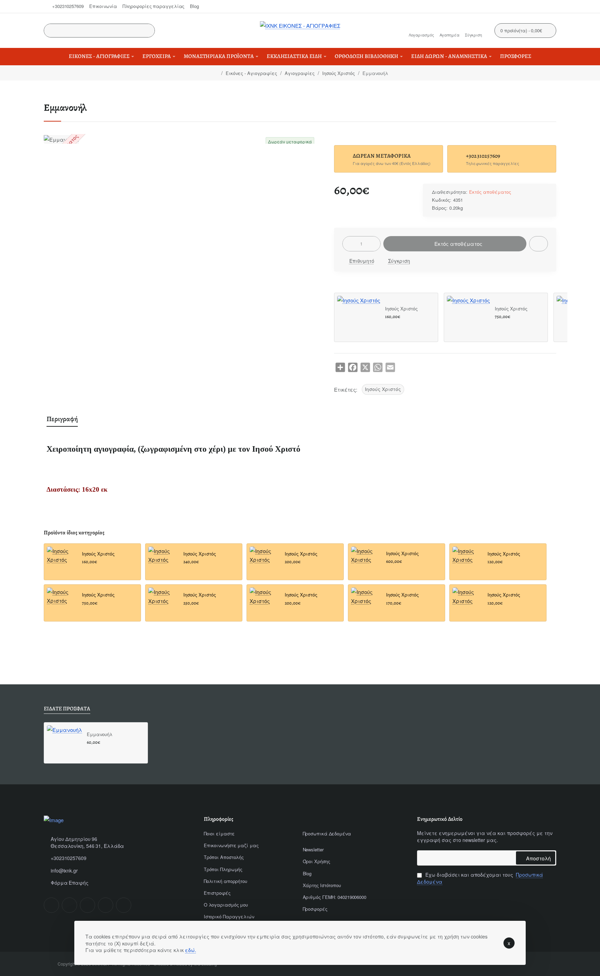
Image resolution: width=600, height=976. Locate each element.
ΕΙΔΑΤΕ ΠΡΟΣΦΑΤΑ (67, 708)
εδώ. (190, 949)
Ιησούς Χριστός (338, 73)
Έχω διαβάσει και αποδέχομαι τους (480, 878)
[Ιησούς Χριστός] (358, 317)
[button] (538, 243)
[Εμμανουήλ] (64, 742)
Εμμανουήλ (99, 734)
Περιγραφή (62, 419)
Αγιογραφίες (300, 73)
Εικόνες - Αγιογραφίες (251, 73)
